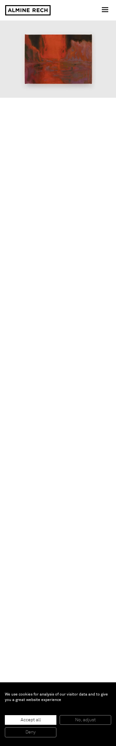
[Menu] (105, 10)
